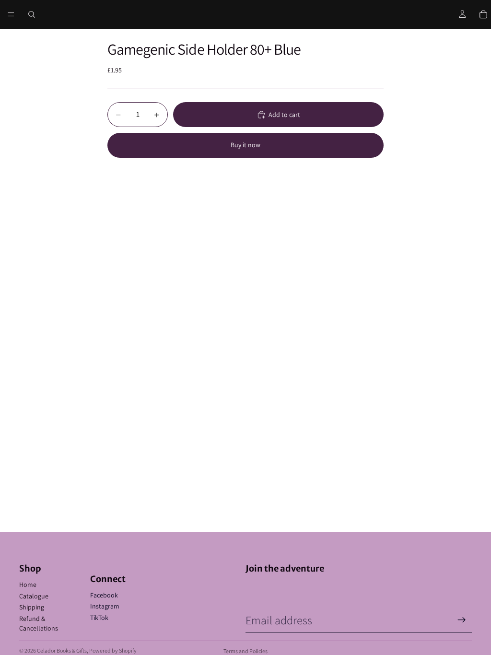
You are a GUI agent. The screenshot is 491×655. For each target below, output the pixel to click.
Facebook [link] (104, 595)
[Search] (31, 14)
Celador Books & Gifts (62, 650)
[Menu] (11, 14)
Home (27, 584)
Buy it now (245, 144)
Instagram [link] (104, 606)
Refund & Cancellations (38, 623)
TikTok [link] (99, 617)
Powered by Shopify (113, 650)
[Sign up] (462, 620)
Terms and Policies (245, 651)
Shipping (31, 607)
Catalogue (33, 596)
